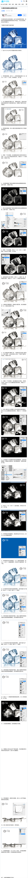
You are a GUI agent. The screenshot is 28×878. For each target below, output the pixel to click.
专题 (10, 4)
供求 (23, 4)
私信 (24, 15)
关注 (20, 15)
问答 (19, 4)
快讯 (13, 4)
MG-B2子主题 (4, 4)
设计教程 (3, 10)
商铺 (16, 4)
